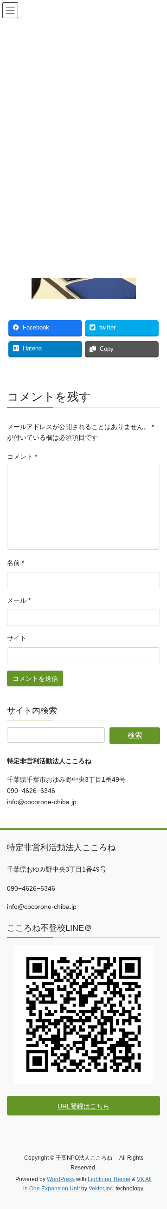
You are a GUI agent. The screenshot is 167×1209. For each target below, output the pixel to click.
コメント (22, 456)
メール (19, 600)
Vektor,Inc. (101, 1188)
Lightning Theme (109, 1179)
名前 (15, 562)
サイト (16, 638)
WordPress (61, 1179)
